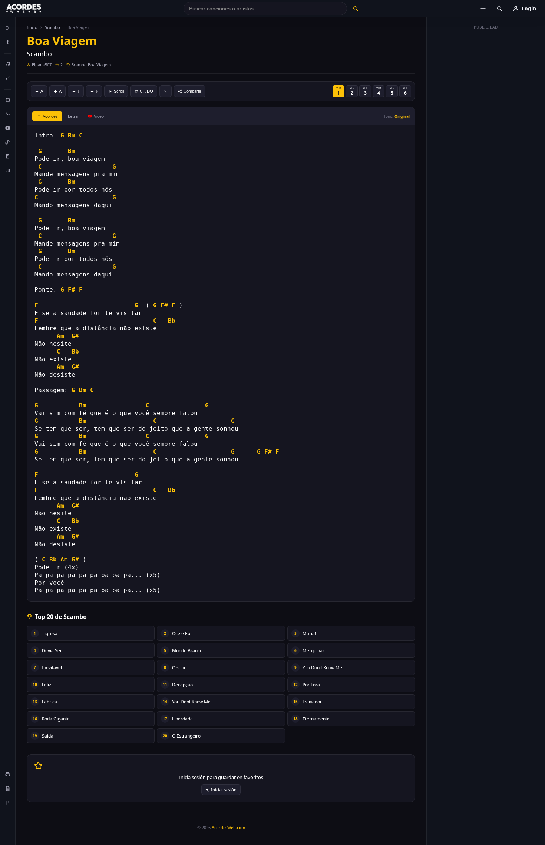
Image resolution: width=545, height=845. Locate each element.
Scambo (52, 27)
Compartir (192, 91)
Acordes (50, 116)
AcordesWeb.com (228, 827)
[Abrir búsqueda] (499, 8)
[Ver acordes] (7, 156)
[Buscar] (355, 8)
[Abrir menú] (483, 8)
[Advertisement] (486, 144)
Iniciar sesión (224, 789)
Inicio (32, 27)
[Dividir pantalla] (7, 170)
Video (99, 116)
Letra (73, 116)
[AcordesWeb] (33, 8)
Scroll (119, 91)
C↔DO (146, 91)
